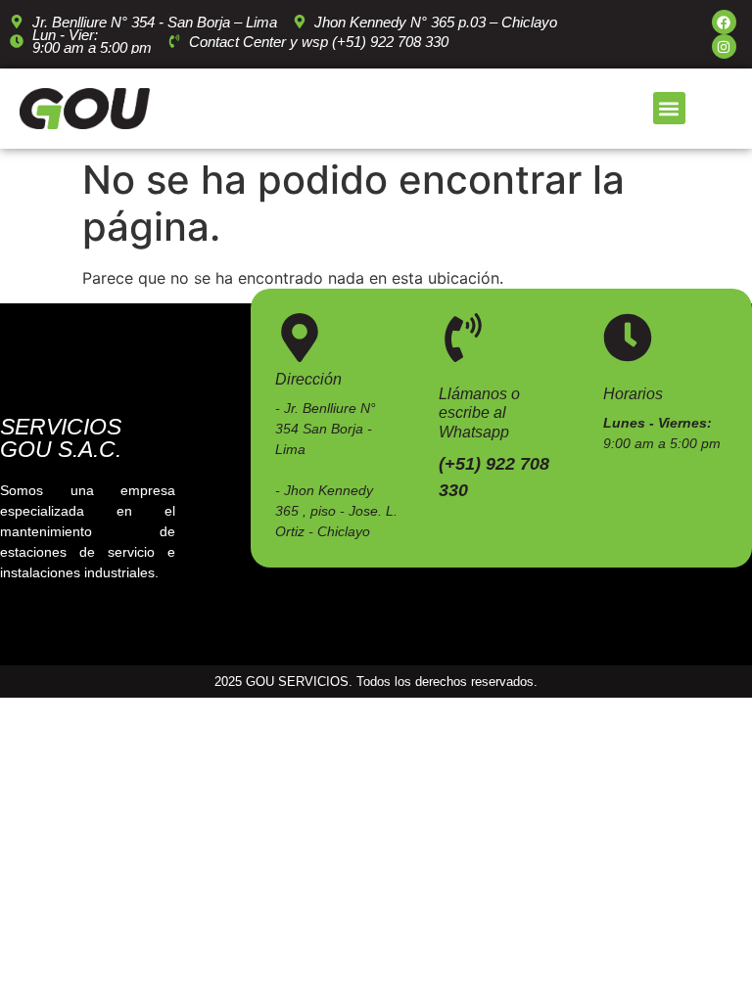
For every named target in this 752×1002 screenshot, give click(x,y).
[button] (669, 108)
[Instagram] (724, 46)
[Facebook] (724, 22)
